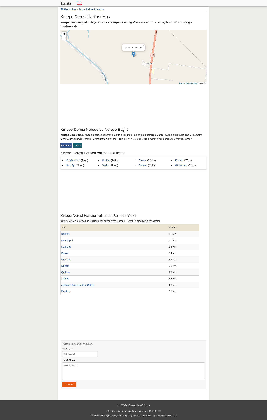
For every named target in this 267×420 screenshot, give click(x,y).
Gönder (69, 384)
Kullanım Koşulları (127, 411)
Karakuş (66, 259)
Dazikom (66, 291)
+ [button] (64, 33)
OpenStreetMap (192, 83)
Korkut (106, 160)
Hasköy (70, 165)
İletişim (111, 411)
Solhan (143, 165)
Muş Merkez (73, 160)
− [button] (64, 38)
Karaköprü (67, 240)
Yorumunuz (68, 359)
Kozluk (179, 160)
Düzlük (65, 265)
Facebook (66, 145)
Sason (142, 160)
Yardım (142, 411)
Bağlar (65, 253)
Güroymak (181, 165)
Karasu (65, 234)
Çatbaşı (65, 272)
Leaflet (181, 83)
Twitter (77, 145)
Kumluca (66, 246)
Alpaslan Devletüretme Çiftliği (77, 285)
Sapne (65, 278)
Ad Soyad (67, 348)
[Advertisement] (133, 105)
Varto (105, 165)
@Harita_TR (155, 411)
